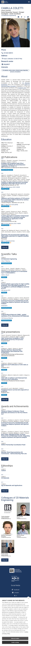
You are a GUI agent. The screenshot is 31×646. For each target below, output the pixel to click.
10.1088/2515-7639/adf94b (9, 204)
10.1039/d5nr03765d (8, 241)
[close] (28, 598)
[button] (18, 17)
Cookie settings (15, 642)
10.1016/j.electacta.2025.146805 (11, 223)
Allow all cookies (15, 638)
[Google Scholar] (28, 17)
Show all (4, 247)
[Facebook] (21, 17)
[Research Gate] (24, 17)
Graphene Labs (22, 87)
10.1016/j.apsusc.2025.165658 (10, 187)
